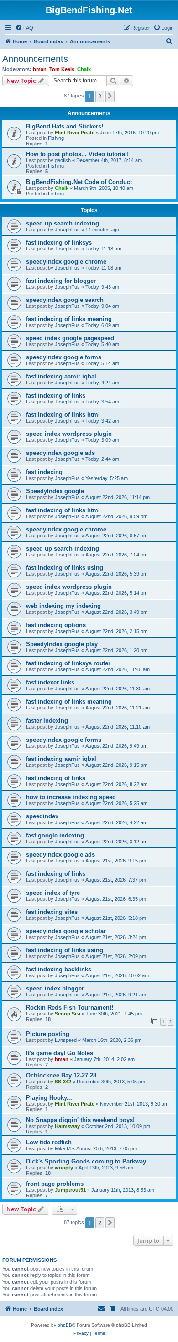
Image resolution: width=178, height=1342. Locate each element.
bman (40, 69)
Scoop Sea (67, 1013)
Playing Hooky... (49, 1097)
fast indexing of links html (63, 414)
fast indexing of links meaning (69, 319)
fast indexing (44, 472)
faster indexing (47, 720)
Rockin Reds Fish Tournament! (69, 1007)
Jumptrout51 (70, 1190)
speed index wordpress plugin (69, 433)
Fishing (56, 138)
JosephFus (67, 229)
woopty (64, 1167)
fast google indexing (55, 835)
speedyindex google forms (63, 357)
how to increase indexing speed (71, 797)
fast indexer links (50, 682)
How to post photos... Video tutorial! (77, 154)
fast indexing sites (52, 911)
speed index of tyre (53, 892)
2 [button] (99, 96)
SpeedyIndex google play (62, 644)
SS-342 (63, 1081)
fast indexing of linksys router (68, 663)
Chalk (84, 69)
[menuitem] (24, 27)
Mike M (63, 1148)
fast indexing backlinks (58, 969)
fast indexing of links (55, 395)
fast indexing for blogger (61, 280)
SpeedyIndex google (55, 491)
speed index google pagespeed (70, 338)
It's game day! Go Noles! (60, 1053)
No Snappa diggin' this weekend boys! (80, 1120)
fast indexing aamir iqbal (61, 376)
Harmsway (67, 1126)
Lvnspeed (66, 1040)
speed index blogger (55, 988)
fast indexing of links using (64, 567)
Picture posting (47, 1034)
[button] (110, 96)
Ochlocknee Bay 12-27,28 (61, 1075)
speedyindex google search (65, 299)
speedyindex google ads (60, 452)
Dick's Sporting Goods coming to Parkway (86, 1161)
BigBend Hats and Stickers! (64, 126)
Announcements (35, 59)
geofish (63, 160)
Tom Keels (61, 69)
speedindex (42, 816)
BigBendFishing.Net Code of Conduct (79, 182)
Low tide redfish (49, 1142)
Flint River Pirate (74, 132)
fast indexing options (56, 625)
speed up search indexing (62, 223)
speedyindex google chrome (66, 261)
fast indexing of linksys (59, 242)
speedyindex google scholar (66, 931)
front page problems (55, 1183)
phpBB (65, 1324)
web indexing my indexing (63, 605)
